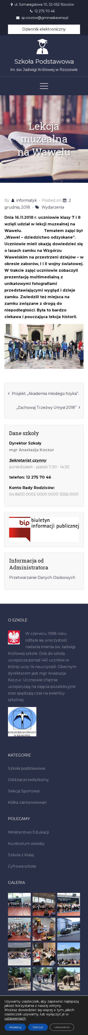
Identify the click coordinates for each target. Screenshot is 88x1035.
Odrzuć (38, 1027)
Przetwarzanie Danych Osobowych (42, 577)
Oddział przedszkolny (28, 779)
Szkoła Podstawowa (44, 61)
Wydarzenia (53, 207)
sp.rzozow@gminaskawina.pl (44, 18)
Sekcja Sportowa (23, 791)
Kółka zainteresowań (27, 802)
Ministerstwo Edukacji (28, 832)
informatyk (26, 200)
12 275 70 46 (44, 11)
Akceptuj (15, 1027)
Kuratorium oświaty (26, 843)
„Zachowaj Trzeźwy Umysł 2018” (46, 407)
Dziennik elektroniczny (44, 29)
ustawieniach (15, 1018)
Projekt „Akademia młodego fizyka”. (45, 393)
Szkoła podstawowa (26, 768)
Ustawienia (61, 1027)
